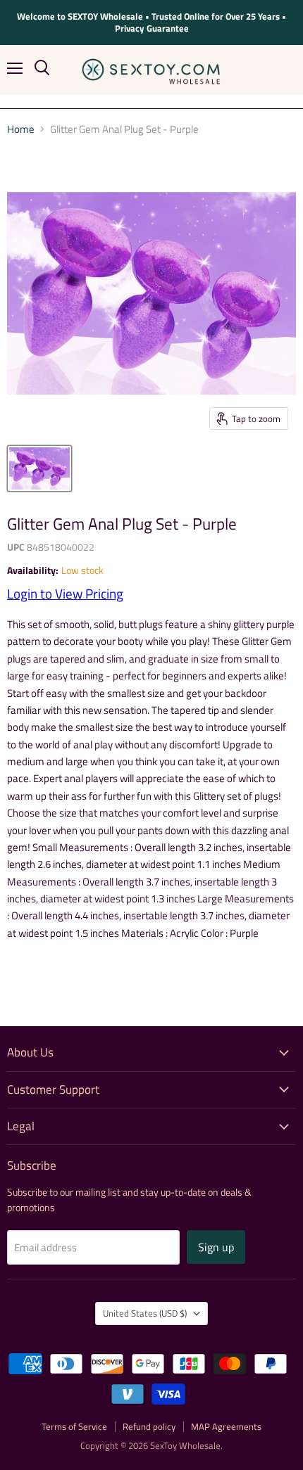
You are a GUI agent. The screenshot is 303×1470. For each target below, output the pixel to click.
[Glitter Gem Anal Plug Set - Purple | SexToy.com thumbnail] (39, 468)
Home (21, 129)
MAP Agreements (226, 1426)
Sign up (216, 1247)
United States (145, 1313)
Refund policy (149, 1426)
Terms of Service (74, 1426)
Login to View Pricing (65, 593)
